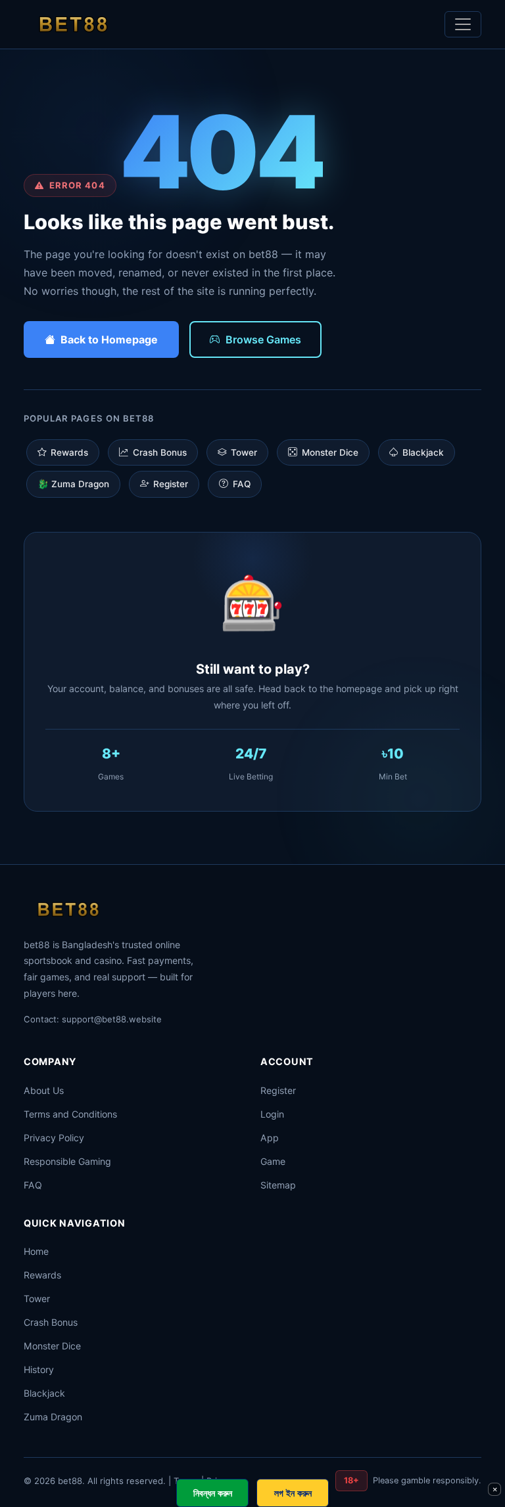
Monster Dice (330, 452)
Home (36, 1251)
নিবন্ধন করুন (212, 1493)
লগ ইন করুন (293, 1493)
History (39, 1369)
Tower (244, 452)
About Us (44, 1090)
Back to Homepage (109, 339)
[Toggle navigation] (463, 24)
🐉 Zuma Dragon (73, 484)
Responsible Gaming (67, 1161)
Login (272, 1114)
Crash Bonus (160, 452)
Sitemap (278, 1184)
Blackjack (423, 452)
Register (170, 484)
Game (272, 1161)
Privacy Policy (54, 1137)
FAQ (242, 484)
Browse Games (263, 339)
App (269, 1137)
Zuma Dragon (53, 1416)
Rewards (69, 452)
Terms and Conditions (70, 1114)
